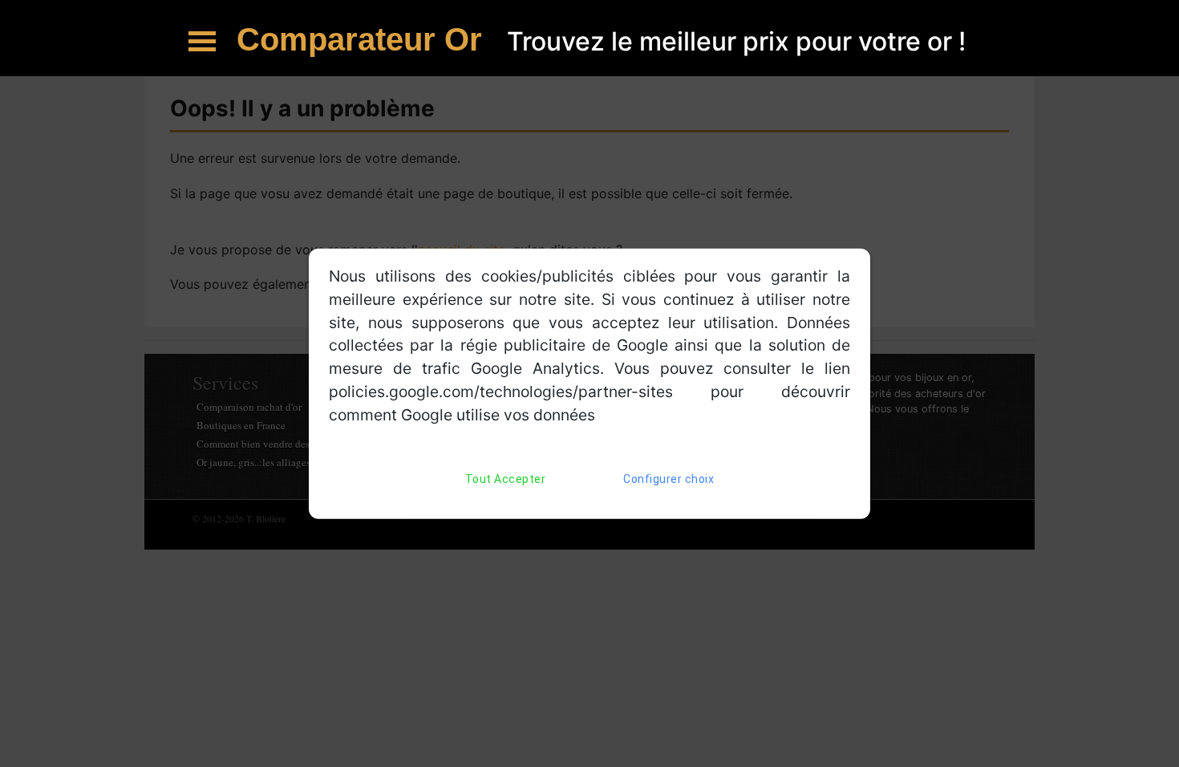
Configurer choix (668, 478)
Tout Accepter (505, 478)
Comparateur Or (364, 39)
